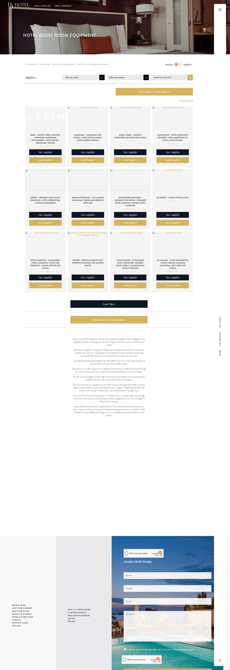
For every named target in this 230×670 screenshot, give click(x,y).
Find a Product (63, 6)
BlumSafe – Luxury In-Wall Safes (173, 197)
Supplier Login (20, 623)
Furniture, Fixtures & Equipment (57, 64)
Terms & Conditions (22, 617)
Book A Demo (19, 605)
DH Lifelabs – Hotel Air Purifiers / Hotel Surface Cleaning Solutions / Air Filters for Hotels (172, 264)
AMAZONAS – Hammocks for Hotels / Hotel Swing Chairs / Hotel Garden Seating (87, 138)
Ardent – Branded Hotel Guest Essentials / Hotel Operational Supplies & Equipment (45, 200)
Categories (31, 64)
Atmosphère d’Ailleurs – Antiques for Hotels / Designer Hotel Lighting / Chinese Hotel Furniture (130, 201)
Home (220, 353)
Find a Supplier (42, 6)
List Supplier (220, 339)
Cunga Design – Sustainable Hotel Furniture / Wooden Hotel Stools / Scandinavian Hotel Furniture (130, 264)
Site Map (16, 626)
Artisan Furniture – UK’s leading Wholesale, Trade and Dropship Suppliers (88, 200)
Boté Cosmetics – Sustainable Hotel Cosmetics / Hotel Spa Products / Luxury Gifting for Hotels (45, 264)
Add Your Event (20, 611)
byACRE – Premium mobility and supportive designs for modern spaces (88, 263)
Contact (16, 620)
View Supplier (45, 152)
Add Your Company (22, 608)
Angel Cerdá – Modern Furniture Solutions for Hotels (130, 136)
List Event (220, 322)
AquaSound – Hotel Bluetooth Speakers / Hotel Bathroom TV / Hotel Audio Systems (172, 138)
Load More (109, 304)
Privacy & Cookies (22, 614)
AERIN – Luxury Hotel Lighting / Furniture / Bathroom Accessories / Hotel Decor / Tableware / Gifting (45, 139)
